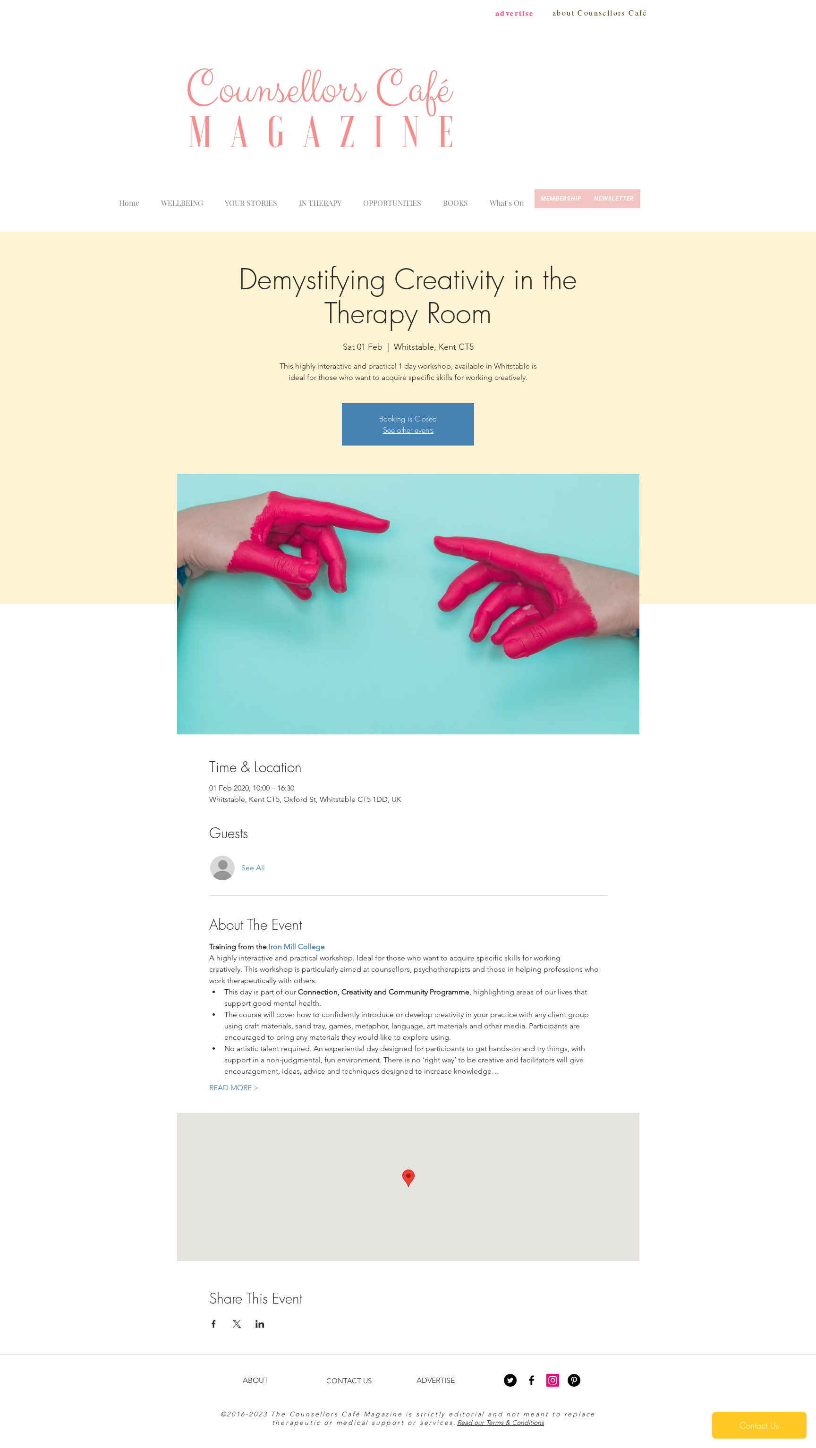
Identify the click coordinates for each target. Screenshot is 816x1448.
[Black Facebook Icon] (531, 1380)
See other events (408, 430)
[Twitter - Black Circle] (510, 1380)
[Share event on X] (236, 1324)
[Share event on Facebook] (213, 1324)
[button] (507, 198)
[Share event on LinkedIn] (259, 1324)
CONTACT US (349, 1380)
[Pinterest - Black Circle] (574, 1380)
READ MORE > (234, 1087)
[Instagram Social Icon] (552, 1380)
